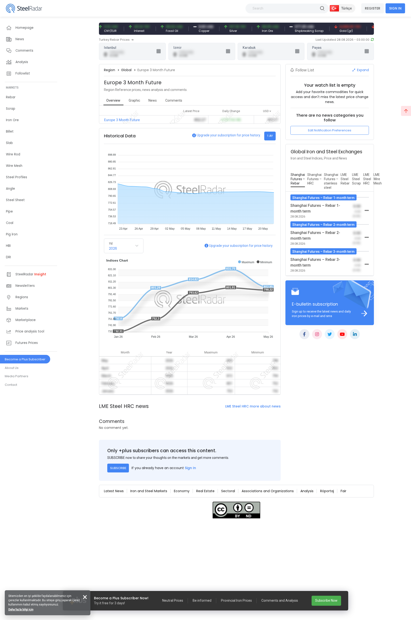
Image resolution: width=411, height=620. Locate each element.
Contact (11, 384)
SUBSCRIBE (118, 468)
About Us (12, 368)
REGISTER (372, 8)
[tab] (298, 179)
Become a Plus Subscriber (25, 359)
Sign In (190, 468)
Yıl (111, 243)
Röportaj (327, 491)
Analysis (306, 491)
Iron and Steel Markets (148, 491)
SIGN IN (395, 8)
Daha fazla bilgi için (20, 609)
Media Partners (16, 376)
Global (126, 70)
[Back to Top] (406, 111)
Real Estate (205, 491)
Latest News (114, 491)
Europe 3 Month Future (122, 120)
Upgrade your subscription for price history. (229, 135)
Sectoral (228, 491)
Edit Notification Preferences (329, 130)
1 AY (270, 136)
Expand (362, 70)
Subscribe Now (326, 600)
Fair (343, 491)
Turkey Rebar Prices (114, 39)
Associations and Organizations (268, 491)
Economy (182, 491)
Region (109, 70)
